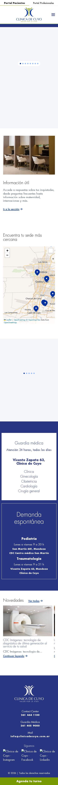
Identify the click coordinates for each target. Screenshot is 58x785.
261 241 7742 (35, 92)
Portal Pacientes (14, 2)
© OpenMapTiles (33, 320)
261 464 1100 (30, 714)
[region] (29, 77)
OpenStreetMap (10, 322)
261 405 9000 (30, 725)
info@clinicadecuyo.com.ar (30, 736)
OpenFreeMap (20, 320)
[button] (20, 63)
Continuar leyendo (13, 656)
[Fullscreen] (50, 250)
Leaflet (8, 320)
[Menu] (53, 14)
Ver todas (33, 601)
